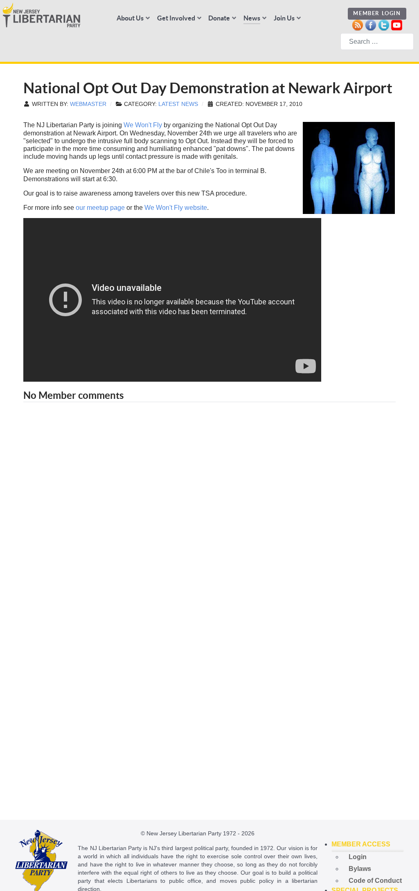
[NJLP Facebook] (370, 24)
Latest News (178, 104)
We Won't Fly (143, 125)
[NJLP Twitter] (383, 24)
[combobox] (377, 41)
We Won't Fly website (175, 207)
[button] (367, 844)
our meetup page (100, 207)
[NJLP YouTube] (396, 24)
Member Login (377, 13)
